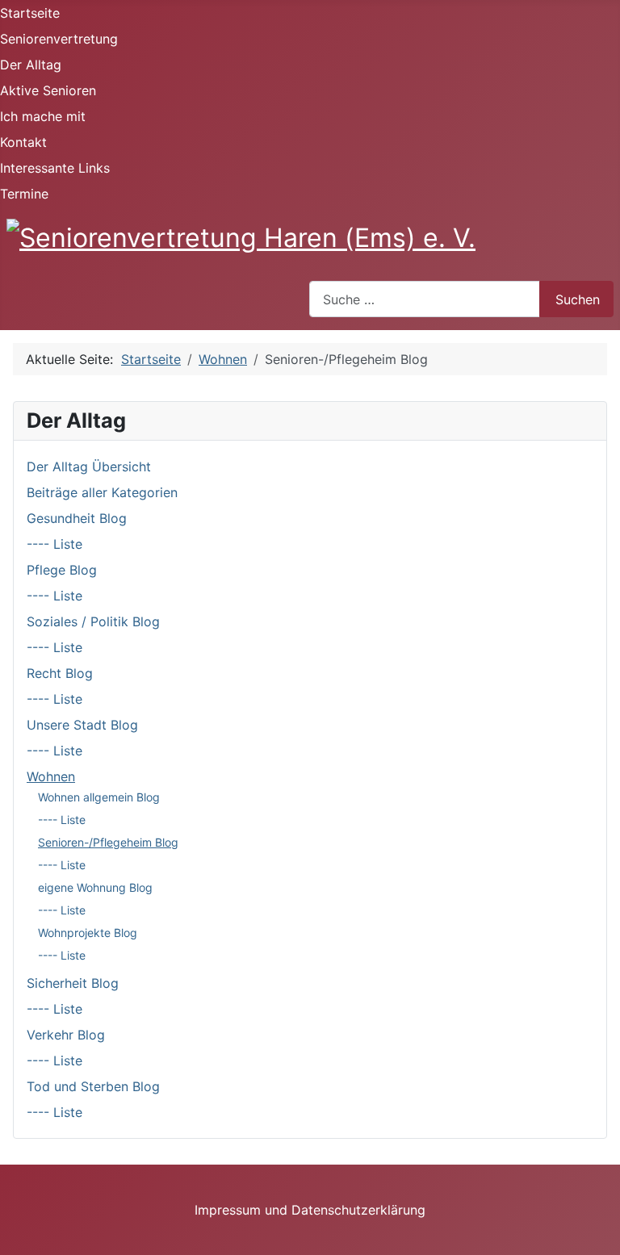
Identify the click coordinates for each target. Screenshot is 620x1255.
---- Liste (54, 544)
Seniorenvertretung (59, 39)
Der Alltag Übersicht (89, 466)
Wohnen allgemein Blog (99, 797)
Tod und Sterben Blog (93, 1086)
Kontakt (23, 142)
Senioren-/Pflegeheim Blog (108, 842)
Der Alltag (30, 64)
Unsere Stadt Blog (82, 725)
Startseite (30, 13)
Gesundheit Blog (77, 518)
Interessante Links (55, 168)
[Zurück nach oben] (600, 1235)
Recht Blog (60, 673)
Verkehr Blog (66, 1035)
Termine (24, 194)
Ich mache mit (43, 116)
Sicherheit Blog (73, 983)
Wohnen (51, 776)
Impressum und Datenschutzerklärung (310, 1210)
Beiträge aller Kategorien (102, 492)
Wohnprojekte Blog (87, 932)
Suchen (577, 299)
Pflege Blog (62, 570)
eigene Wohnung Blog (95, 887)
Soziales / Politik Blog (93, 621)
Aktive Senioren (48, 90)
